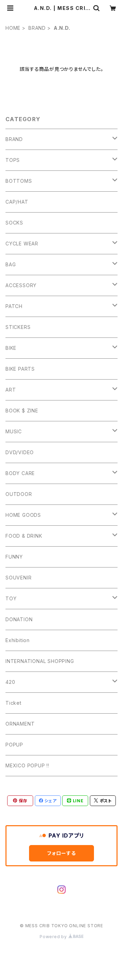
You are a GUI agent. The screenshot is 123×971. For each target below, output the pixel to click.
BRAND (37, 28)
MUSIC (13, 431)
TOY (10, 598)
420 (10, 682)
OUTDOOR (18, 494)
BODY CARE (20, 473)
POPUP (14, 745)
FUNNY (14, 557)
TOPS (12, 160)
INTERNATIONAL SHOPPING (39, 661)
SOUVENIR (18, 577)
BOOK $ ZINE (21, 410)
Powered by (54, 936)
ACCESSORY (21, 285)
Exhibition (17, 640)
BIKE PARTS (20, 369)
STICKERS (17, 327)
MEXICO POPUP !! (27, 765)
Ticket (13, 703)
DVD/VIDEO (19, 452)
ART (10, 390)
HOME (12, 28)
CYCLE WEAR (21, 243)
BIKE (10, 348)
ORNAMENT (20, 724)
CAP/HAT (16, 202)
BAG (10, 264)
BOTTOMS (18, 181)
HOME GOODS (23, 515)
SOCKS (14, 223)
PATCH (14, 306)
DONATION (18, 619)
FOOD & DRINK (23, 536)
